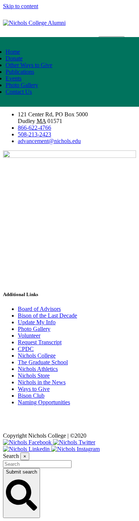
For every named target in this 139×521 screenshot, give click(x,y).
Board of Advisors (39, 309)
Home (13, 52)
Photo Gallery (22, 85)
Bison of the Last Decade (47, 315)
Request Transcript (40, 342)
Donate (14, 58)
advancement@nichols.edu (49, 141)
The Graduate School (43, 362)
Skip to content (20, 6)
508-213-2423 (34, 134)
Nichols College (37, 355)
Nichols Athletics (38, 369)
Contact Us (19, 92)
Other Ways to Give (29, 65)
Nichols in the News (42, 382)
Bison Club (31, 395)
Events (13, 78)
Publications (20, 72)
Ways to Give (34, 389)
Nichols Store (34, 375)
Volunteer (29, 335)
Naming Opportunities (44, 402)
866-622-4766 (34, 128)
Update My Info (37, 322)
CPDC (26, 349)
